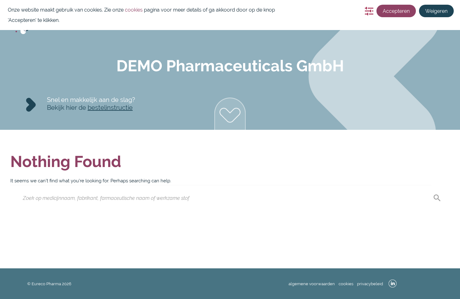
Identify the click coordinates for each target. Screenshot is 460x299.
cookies (346, 283)
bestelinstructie (110, 107)
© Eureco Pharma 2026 (49, 283)
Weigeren (436, 11)
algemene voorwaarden (312, 283)
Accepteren (396, 11)
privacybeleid (370, 283)
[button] (230, 114)
